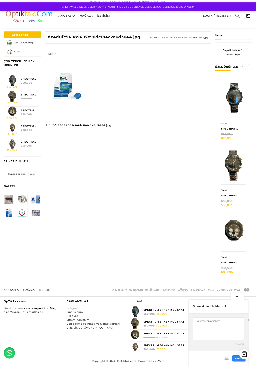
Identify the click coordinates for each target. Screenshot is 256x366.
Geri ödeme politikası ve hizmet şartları (93, 323)
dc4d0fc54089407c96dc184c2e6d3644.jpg (94, 37)
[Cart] (248, 15)
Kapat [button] (190, 6)
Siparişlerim (75, 311)
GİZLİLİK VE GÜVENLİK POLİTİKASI (90, 327)
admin (52, 53)
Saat (17, 51)
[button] (9, 353)
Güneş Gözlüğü (24, 42)
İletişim (72, 307)
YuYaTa (159, 360)
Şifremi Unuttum (78, 319)
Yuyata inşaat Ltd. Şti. (39, 307)
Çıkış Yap (73, 315)
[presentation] (242, 66)
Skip (227, 358)
